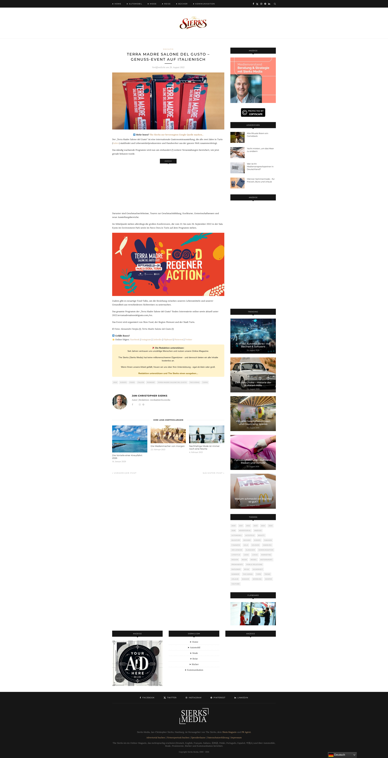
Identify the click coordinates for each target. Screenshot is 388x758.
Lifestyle (236, 555)
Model (254, 559)
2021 (241, 525)
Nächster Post (213, 473)
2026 (233, 530)
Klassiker (250, 550)
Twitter (188, 339)
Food (132, 382)
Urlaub (235, 579)
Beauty (261, 535)
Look (246, 555)
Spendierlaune (198, 737)
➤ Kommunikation (204, 4)
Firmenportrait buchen (178, 737)
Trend (267, 574)
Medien (235, 559)
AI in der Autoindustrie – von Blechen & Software (253, 345)
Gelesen (255, 545)
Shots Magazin (229, 732)
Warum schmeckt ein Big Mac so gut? (253, 500)
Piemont (151, 382)
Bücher (247, 540)
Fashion (268, 540)
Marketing (266, 555)
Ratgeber (236, 569)
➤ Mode (152, 4)
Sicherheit (258, 569)
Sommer (235, 574)
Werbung (257, 579)
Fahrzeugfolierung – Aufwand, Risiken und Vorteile (253, 461)
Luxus (255, 555)
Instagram (146, 339)
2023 (256, 525)
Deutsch (339, 754)
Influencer (237, 550)
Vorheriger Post (125, 473)
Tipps (258, 574)
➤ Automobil (134, 4)
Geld (246, 545)
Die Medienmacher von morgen (168, 446)
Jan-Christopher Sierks (149, 395)
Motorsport (266, 559)
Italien (116, 143)
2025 (271, 525)
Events (123, 382)
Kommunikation (266, 550)
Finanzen (236, 545)
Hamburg (267, 545)
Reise (246, 569)
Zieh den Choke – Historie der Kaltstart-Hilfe (253, 384)
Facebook (134, 339)
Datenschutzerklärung (218, 737)
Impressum (236, 737)
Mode (244, 559)
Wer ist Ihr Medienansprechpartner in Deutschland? (260, 166)
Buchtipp (236, 540)
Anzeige (258, 530)
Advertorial (245, 530)
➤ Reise (166, 4)
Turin (205, 382)
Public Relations (254, 564)
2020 (234, 525)
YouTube (236, 584)
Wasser (245, 579)
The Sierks (194, 382)
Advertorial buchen (155, 737)
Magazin (168, 49)
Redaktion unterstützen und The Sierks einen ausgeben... (168, 373)
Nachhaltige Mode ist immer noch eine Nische (204, 447)
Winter (268, 579)
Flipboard (168, 339)
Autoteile (249, 535)
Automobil (237, 535)
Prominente (237, 564)
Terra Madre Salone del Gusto (172, 382)
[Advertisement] (168, 186)
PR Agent (246, 732)
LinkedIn (157, 339)
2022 (115, 382)
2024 (263, 525)
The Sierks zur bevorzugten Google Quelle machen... (176, 134)
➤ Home (116, 4)
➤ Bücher (182, 4)
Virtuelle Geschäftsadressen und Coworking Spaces (253, 422)
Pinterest (178, 339)
